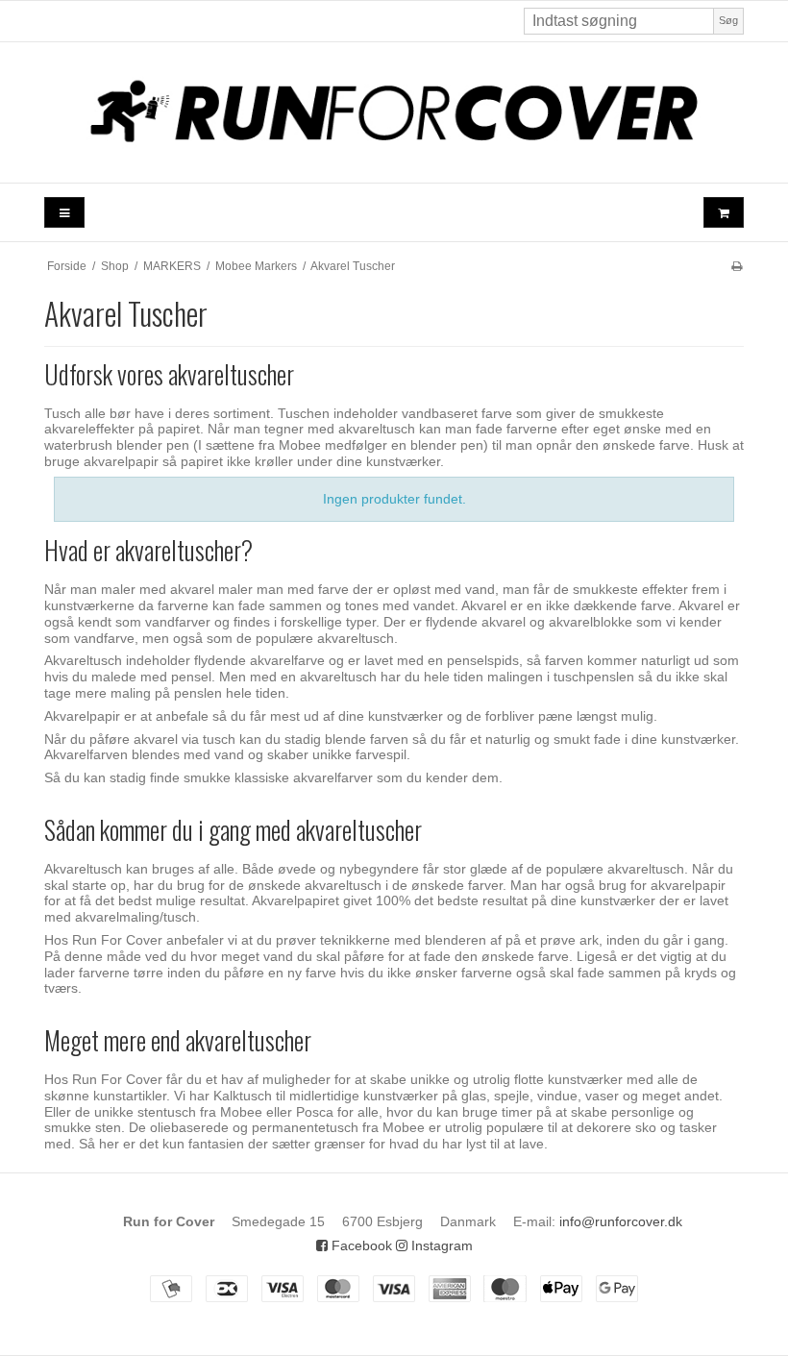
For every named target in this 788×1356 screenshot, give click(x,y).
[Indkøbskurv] (723, 213)
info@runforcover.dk (620, 1221)
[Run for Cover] (394, 112)
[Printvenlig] (736, 266)
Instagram (440, 1245)
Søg (728, 20)
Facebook (360, 1245)
